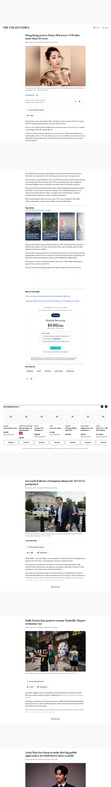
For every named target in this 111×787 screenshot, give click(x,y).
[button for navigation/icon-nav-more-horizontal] (84, 101)
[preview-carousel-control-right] (83, 226)
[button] (96, 27)
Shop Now (11, 442)
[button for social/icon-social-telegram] (75, 101)
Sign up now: (28, 42)
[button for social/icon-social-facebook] (79, 101)
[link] (16, 27)
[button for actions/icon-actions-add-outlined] (37, 95)
